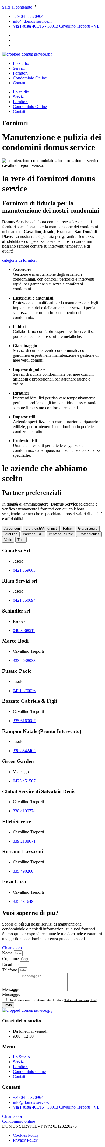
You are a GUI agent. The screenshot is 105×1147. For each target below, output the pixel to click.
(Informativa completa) (80, 1000)
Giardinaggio (87, 528)
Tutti (21, 540)
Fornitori (20, 73)
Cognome (11, 958)
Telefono (10, 970)
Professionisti (89, 534)
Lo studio (21, 63)
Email (7, 964)
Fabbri (68, 528)
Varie (8, 540)
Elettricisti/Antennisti (41, 528)
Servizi (19, 68)
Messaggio (12, 989)
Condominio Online (30, 78)
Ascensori (12, 528)
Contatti (19, 82)
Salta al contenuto (17, 7)
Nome (8, 953)
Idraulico (11, 534)
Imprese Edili (33, 534)
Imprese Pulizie (61, 534)
